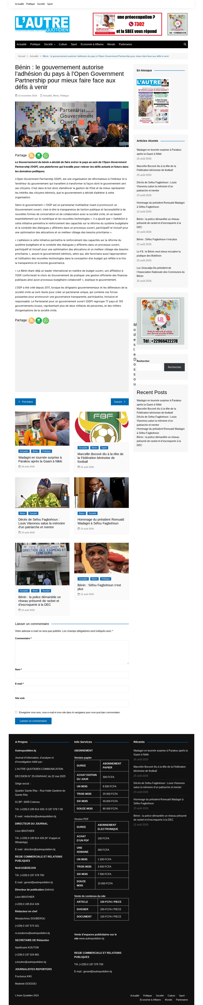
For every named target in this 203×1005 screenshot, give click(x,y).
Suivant (118, 401)
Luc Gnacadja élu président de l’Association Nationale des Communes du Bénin (161, 272)
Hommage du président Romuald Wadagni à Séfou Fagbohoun (161, 204)
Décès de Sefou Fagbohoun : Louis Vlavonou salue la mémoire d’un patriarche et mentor (41, 523)
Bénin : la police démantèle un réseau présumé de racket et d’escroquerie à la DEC (39, 600)
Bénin (56, 95)
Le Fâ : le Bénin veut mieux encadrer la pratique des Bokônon (159, 253)
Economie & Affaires (92, 44)
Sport (50, 4)
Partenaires (125, 44)
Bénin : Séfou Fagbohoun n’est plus (157, 239)
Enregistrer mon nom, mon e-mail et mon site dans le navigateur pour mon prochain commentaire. (69, 712)
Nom (18, 669)
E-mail (19, 683)
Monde (111, 44)
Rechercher (143, 361)
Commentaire (23, 638)
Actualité (19, 4)
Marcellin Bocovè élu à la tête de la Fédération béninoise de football (100, 457)
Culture (63, 44)
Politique (30, 4)
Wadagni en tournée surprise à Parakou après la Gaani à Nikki (159, 151)
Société (41, 4)
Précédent (27, 401)
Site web (20, 698)
